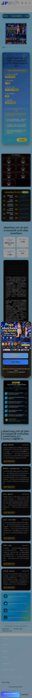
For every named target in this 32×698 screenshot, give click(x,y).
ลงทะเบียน (15, 362)
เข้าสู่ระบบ (15, 356)
